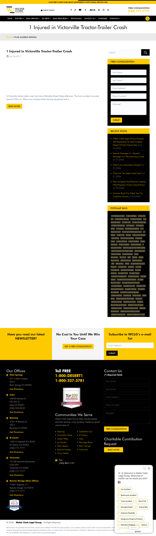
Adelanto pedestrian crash (136, 314)
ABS (112, 264)
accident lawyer (133, 276)
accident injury (134, 273)
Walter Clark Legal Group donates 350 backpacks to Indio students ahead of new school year (128, 141)
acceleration (122, 267)
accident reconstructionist (130, 283)
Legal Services (32, 18)
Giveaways (114, 18)
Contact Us (89, 18)
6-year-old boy (134, 241)
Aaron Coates (116, 254)
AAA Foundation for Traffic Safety (134, 248)
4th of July (115, 238)
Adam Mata (137, 295)
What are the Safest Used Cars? (127, 173)
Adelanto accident (129, 302)
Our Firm (18, 18)
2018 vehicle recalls (132, 229)
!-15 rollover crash (117, 216)
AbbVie (134, 257)
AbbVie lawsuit (126, 260)
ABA (129, 257)
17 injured (119, 229)
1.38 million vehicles (122, 219)
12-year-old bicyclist (139, 222)
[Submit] (145, 52)
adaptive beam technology (125, 299)
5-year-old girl (122, 241)
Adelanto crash (116, 308)
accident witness (130, 289)
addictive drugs (116, 302)
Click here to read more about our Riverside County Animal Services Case (78, 2)
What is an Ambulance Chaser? (127, 165)
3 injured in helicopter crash (131, 232)
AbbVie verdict (137, 260)
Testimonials (76, 18)
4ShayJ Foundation (139, 235)
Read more (14, 106)
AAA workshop (140, 251)
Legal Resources (60, 18)
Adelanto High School (131, 308)
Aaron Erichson (127, 254)
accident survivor (129, 286)
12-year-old (126, 222)
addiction (139, 299)
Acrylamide (127, 295)
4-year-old (120, 235)
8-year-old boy (124, 245)
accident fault (123, 273)
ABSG (127, 264)
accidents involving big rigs (129, 292)
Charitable (102, 18)
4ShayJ (128, 235)
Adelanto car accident (135, 305)
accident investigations (118, 276)
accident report (116, 286)
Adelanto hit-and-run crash (130, 311)
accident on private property (126, 280)
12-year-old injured (118, 225)
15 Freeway (130, 225)
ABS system (119, 264)
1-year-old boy (131, 216)
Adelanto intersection (118, 314)
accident (131, 267)
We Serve (45, 18)
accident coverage (127, 270)
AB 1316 (123, 257)
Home (9, 18)
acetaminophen (116, 295)
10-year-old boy (136, 219)
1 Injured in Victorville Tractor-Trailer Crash (39, 51)
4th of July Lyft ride (127, 238)
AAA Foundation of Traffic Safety (122, 251)
